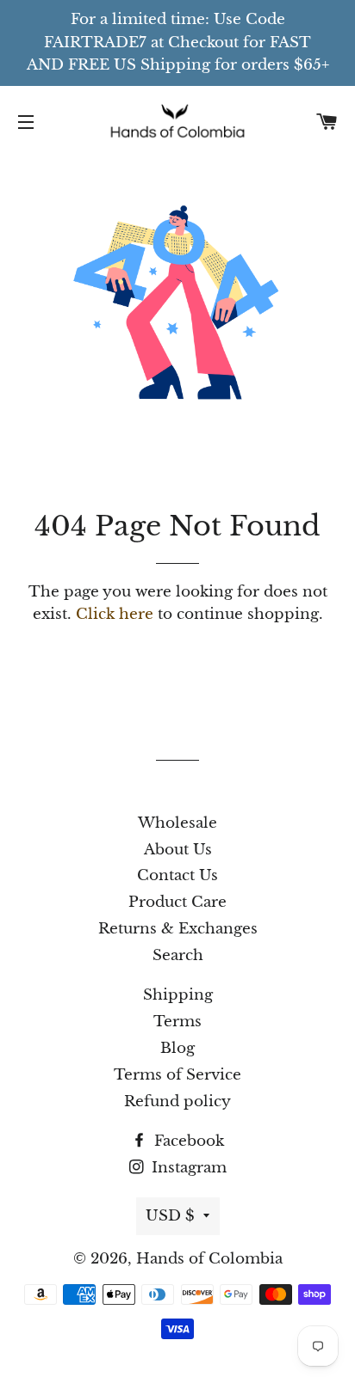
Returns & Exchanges (178, 929)
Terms (177, 1022)
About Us (178, 850)
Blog (177, 1048)
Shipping (178, 995)
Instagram (187, 1168)
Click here (114, 614)
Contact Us (177, 875)
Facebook (187, 1141)
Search (178, 955)
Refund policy (177, 1101)
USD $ (170, 1216)
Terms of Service (177, 1075)
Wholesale (177, 823)
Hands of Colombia (209, 1259)
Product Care (177, 902)
